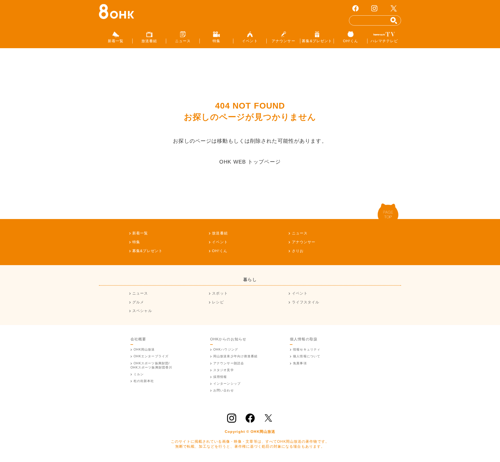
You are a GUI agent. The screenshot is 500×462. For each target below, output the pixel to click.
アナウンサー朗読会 (228, 363)
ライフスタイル (305, 302)
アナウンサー (303, 242)
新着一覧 (140, 233)
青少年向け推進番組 (235, 356)
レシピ (218, 302)
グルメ (138, 302)
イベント (220, 242)
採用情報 (220, 377)
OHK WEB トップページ (250, 162)
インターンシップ (227, 383)
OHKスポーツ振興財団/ (151, 365)
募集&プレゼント (147, 251)
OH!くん (219, 251)
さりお (298, 251)
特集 (136, 242)
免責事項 (300, 363)
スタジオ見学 (223, 370)
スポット (220, 293)
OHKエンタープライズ (151, 356)
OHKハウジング (225, 349)
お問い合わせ (223, 390)
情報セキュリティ (306, 349)
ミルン (139, 374)
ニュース (300, 233)
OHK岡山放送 (144, 349)
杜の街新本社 (144, 381)
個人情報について (306, 356)
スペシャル (142, 311)
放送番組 (220, 233)
